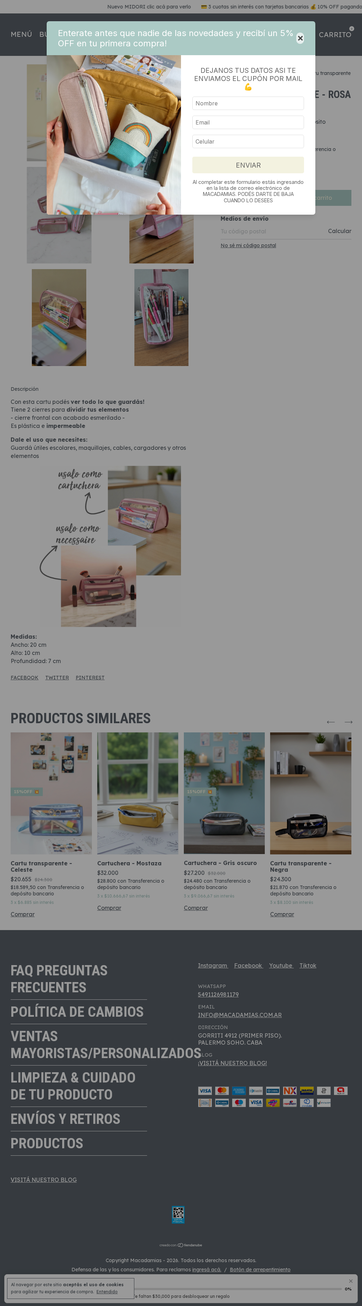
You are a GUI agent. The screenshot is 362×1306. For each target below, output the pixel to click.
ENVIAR (248, 165)
